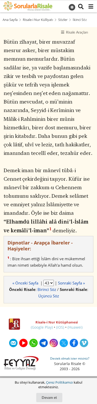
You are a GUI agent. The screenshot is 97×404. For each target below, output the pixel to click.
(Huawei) (75, 327)
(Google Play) (42, 327)
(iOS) (60, 327)
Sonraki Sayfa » (71, 283)
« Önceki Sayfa (25, 283)
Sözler (63, 20)
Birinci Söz (47, 289)
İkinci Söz (80, 20)
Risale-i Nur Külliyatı (38, 20)
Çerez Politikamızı (59, 382)
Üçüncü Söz (48, 295)
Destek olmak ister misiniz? (69, 358)
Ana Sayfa (10, 20)
